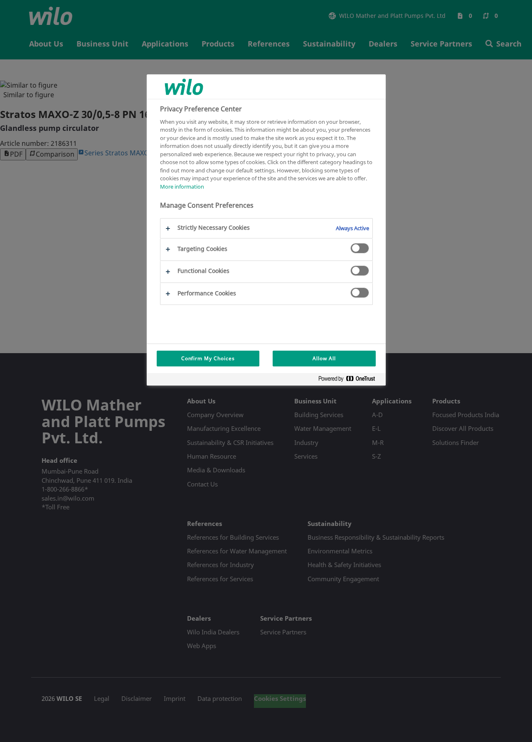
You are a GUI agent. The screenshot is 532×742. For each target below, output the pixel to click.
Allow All (324, 358)
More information (182, 186)
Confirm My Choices (208, 358)
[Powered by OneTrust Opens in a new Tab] (350, 380)
